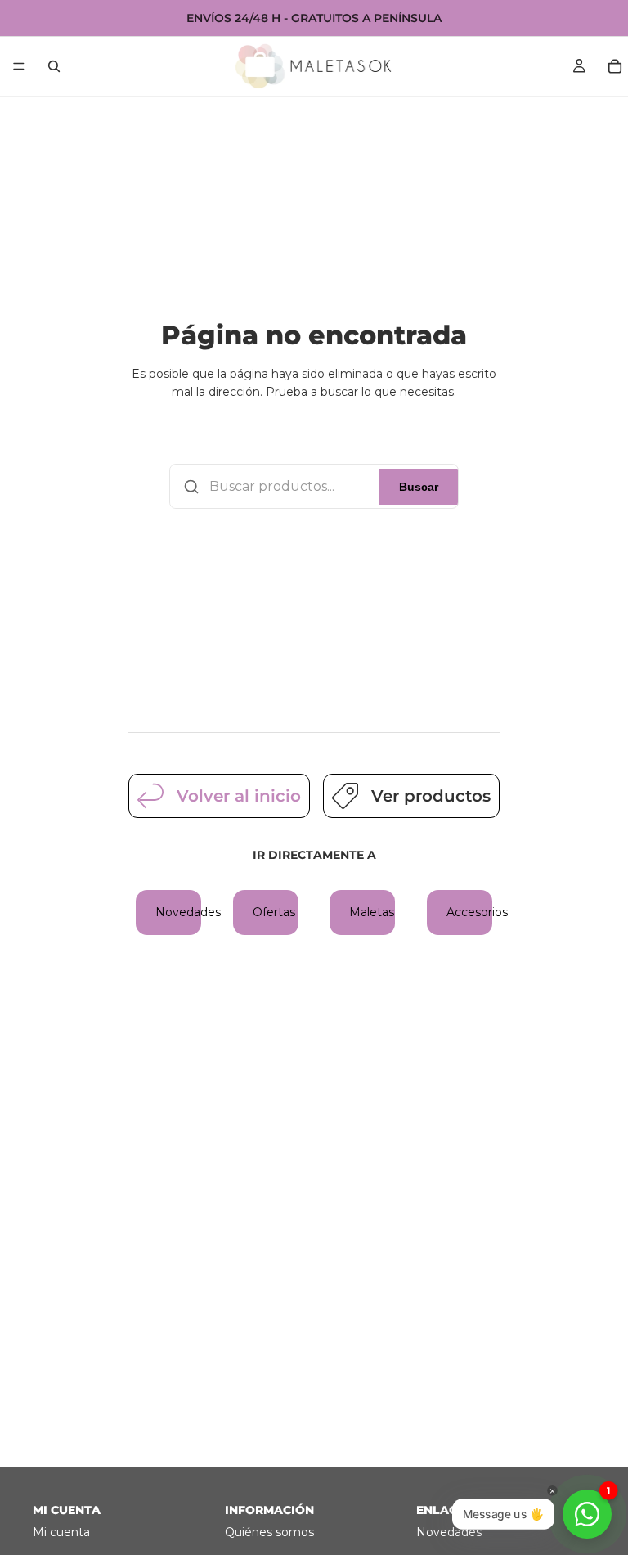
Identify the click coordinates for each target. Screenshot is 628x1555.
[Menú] (19, 66)
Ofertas (274, 912)
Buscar (418, 486)
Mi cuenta (61, 1532)
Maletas (371, 912)
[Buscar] (54, 66)
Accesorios (469, 912)
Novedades (178, 912)
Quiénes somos (269, 1532)
